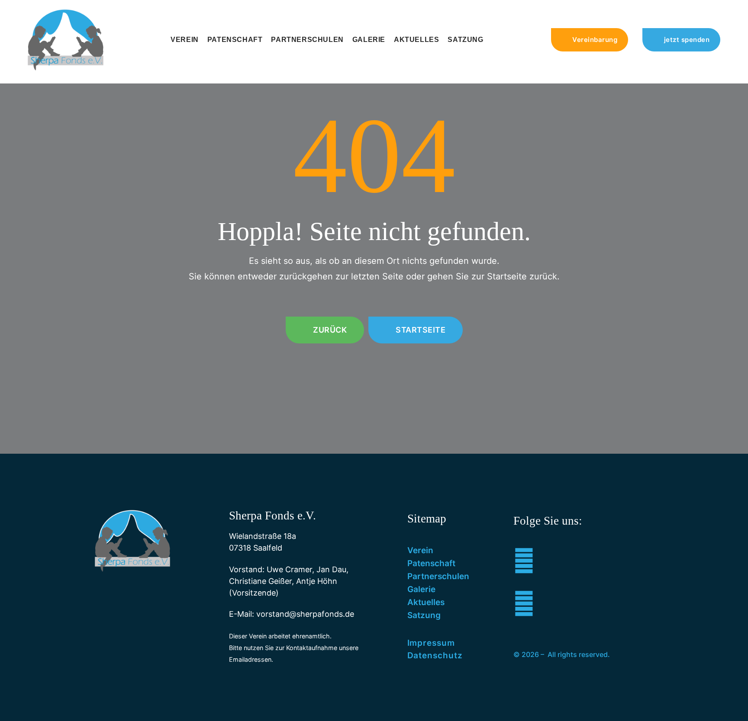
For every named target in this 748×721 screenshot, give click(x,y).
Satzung (465, 39)
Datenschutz (435, 655)
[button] (590, 39)
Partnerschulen (307, 39)
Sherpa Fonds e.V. (272, 515)
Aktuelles (416, 39)
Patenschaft (235, 39)
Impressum (431, 643)
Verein (185, 39)
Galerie (368, 39)
